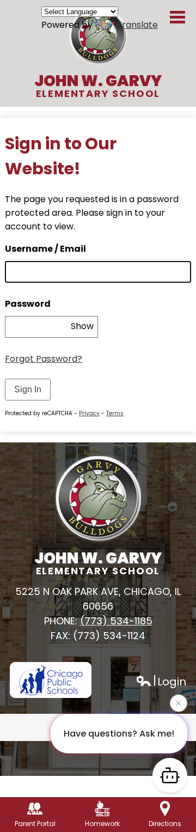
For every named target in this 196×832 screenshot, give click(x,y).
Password (28, 303)
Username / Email (45, 248)
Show (82, 326)
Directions (165, 823)
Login (161, 682)
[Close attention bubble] (178, 699)
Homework (102, 823)
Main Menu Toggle (177, 17)
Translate (137, 25)
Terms (115, 413)
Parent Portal (35, 823)
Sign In (27, 389)
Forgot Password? (43, 359)
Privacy (89, 413)
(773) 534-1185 (116, 621)
